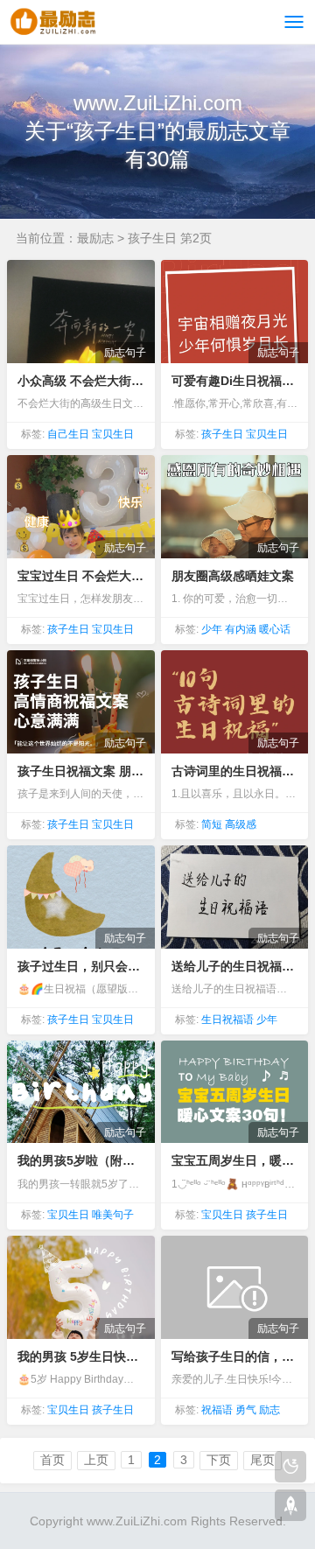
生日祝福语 (227, 1019)
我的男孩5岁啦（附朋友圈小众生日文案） (81, 1160)
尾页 (262, 1460)
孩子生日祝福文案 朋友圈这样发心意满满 (81, 771)
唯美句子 (113, 1215)
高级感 (240, 824)
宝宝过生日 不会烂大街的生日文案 (81, 576)
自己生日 (68, 434)
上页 (96, 1460)
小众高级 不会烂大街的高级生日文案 (81, 381)
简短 (211, 824)
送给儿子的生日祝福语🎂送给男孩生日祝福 (235, 966)
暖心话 (274, 629)
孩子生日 (222, 434)
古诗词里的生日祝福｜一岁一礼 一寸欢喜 (235, 771)
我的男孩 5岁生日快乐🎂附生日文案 (81, 1356)
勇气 (245, 1410)
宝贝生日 (113, 434)
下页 (218, 1460)
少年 (211, 629)
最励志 (95, 238)
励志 (269, 1410)
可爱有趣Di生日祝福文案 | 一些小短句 (235, 381)
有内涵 (240, 629)
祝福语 (217, 1410)
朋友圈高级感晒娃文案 (233, 576)
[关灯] (290, 1466)
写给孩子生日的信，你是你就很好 (235, 1356)
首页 (52, 1460)
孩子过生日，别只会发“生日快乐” (81, 966)
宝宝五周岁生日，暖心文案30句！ (235, 1160)
